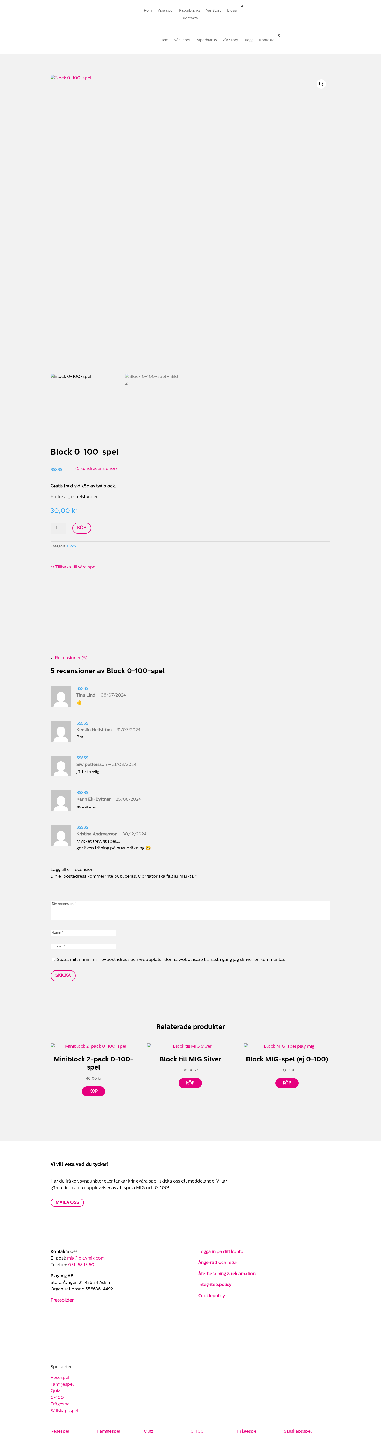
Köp (81, 528)
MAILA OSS (67, 1202)
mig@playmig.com (86, 1258)
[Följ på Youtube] (75, 1315)
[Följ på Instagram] (102, 11)
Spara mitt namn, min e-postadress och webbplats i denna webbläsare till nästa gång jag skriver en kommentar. (171, 960)
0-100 (57, 1398)
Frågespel (61, 1404)
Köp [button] (93, 1091)
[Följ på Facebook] (92, 11)
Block (71, 546)
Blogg (232, 11)
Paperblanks (189, 11)
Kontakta (190, 18)
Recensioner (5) (71, 658)
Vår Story (213, 11)
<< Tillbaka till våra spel (73, 567)
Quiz (55, 1391)
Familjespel (62, 1384)
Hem (148, 11)
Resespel (60, 1378)
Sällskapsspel (64, 1411)
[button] (321, 84)
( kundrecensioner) (96, 469)
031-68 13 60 (81, 1265)
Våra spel (165, 11)
